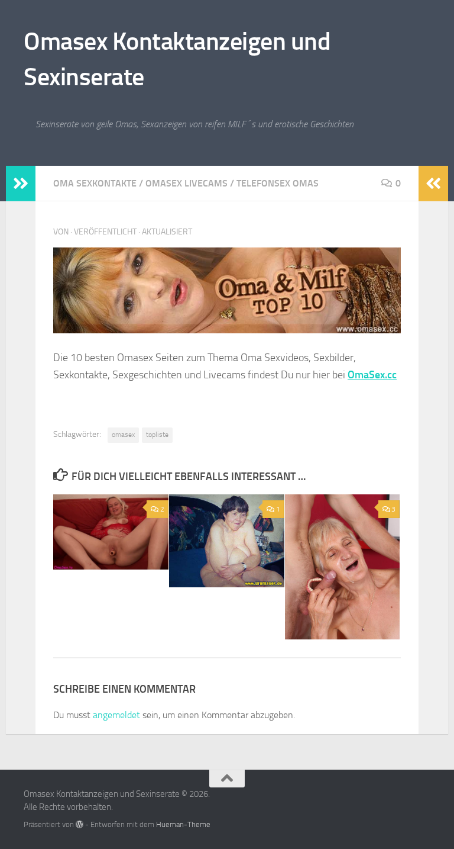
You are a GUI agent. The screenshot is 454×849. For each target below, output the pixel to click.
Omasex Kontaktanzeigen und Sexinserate (177, 59)
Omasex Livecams (186, 183)
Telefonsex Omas (277, 183)
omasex (123, 434)
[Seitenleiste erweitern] (20, 183)
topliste (157, 434)
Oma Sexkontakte (95, 183)
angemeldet (116, 715)
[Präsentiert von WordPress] (79, 824)
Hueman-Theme (183, 824)
